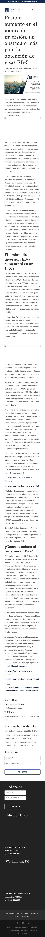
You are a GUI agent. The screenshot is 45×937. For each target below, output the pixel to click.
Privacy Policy (22, 930)
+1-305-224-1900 (16, 716)
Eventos (17, 917)
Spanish (19, 71)
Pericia (19, 913)
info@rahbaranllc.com (13, 708)
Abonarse (22, 772)
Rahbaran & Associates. (18, 666)
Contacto (25, 917)
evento (13, 71)
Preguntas (34, 913)
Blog (26, 913)
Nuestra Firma (9, 913)
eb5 (33, 68)
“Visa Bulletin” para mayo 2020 (16, 731)
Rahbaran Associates (13, 68)
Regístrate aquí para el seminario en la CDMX (21, 486)
